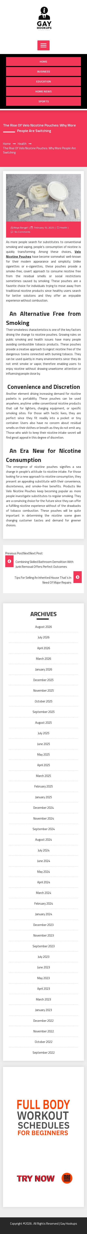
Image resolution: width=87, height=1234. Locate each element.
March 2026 (43, 658)
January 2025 (43, 797)
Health (63, 227)
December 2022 (43, 1020)
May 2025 (43, 754)
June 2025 (43, 744)
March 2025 (43, 775)
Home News (43, 91)
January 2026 (43, 669)
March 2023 (43, 999)
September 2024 (44, 829)
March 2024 (43, 892)
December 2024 (43, 807)
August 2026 (43, 626)
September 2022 (44, 1052)
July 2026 (43, 637)
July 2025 (43, 733)
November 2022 (43, 1031)
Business (43, 71)
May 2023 (43, 978)
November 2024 (43, 818)
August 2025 (43, 722)
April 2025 (43, 765)
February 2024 (43, 903)
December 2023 (43, 925)
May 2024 (43, 871)
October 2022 (43, 1041)
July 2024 (43, 850)
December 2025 (43, 680)
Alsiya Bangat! (20, 227)
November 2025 (43, 690)
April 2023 (43, 988)
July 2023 (43, 956)
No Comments (22, 232)
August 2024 (43, 839)
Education (43, 81)
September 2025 (44, 711)
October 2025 (43, 701)
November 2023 (43, 935)
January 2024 (43, 914)
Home (43, 61)
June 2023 (43, 967)
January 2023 (43, 1010)
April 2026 (43, 648)
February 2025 (43, 786)
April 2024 (43, 882)
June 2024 (43, 861)
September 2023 (44, 946)
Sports (43, 101)
